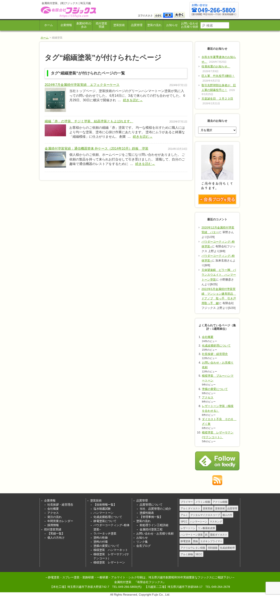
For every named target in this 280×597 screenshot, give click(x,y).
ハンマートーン (103, 512)
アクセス (207, 397)
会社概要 (207, 337)
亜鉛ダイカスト (218, 534)
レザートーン (188, 528)
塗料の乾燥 (100, 537)
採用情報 (53, 525)
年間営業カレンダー (60, 521)
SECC (198, 554)
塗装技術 (119, 25)
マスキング (216, 521)
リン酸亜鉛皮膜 (206, 528)
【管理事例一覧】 (151, 517)
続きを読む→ (133, 100)
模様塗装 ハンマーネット (110, 550)
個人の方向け (56, 537)
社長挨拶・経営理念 (215, 354)
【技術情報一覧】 (104, 504)
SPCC (184, 521)
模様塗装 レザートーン (109, 562)
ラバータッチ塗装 (104, 533)
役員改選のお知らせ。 (215, 66)
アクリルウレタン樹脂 (193, 547)
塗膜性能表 (147, 512)
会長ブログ (143, 545)
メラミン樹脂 (202, 501)
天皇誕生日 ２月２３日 (217, 98)
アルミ (184, 515)
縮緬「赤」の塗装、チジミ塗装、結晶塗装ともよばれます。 (89, 121)
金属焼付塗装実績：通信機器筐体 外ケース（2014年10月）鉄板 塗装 (96, 148)
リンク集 (142, 541)
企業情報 (66, 25)
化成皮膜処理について (216, 345)
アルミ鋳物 (187, 554)
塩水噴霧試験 (102, 508)
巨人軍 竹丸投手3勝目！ (218, 75)
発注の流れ (54, 517)
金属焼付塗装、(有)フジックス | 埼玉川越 (68, 12)
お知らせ (172, 25)
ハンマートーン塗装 (192, 534)
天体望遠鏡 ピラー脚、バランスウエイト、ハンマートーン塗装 (218, 274)
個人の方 (227, 515)
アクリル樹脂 (220, 501)
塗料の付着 (100, 541)
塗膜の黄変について (215, 389)
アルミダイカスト (190, 508)
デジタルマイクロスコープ (205, 515)
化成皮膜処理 (227, 547)
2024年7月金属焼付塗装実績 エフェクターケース (82, 84)
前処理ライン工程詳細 (154, 525)
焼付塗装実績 (101, 25)
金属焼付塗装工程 (151, 529)
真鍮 (195, 541)
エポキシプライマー (211, 541)
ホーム (48, 25)
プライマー (187, 501)
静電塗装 (185, 541)
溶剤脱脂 (212, 547)
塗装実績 (208, 508)
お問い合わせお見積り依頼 (189, 25)
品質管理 (136, 25)
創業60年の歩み (83, 25)
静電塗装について (104, 521)
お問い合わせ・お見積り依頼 (155, 533)
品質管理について (151, 504)
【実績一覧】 (56, 533)
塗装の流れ (154, 25)
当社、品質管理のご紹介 (155, 508)
